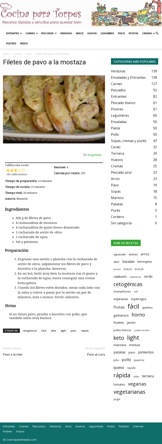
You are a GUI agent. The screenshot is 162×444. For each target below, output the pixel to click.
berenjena (145, 261)
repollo (131, 368)
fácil (44, 330)
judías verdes (141, 330)
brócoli (139, 269)
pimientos (146, 352)
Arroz (80, 33)
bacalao (128, 261)
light (63, 330)
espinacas (120, 299)
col (136, 291)
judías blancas (122, 330)
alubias (133, 254)
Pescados (47, 33)
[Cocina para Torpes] (81, 14)
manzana (119, 345)
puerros (139, 360)
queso (118, 367)
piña (116, 360)
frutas (119, 307)
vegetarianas (129, 391)
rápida (85, 330)
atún (116, 262)
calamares (135, 276)
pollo (126, 359)
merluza (134, 345)
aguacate (119, 254)
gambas (147, 307)
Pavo (29, 54)
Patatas (133, 33)
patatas (119, 352)
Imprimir (95, 154)
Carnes (30, 33)
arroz (145, 254)
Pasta (121, 33)
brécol (128, 269)
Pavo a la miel (12, 354)
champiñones (122, 291)
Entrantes (12, 33)
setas (136, 376)
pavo (73, 330)
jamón (131, 323)
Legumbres (107, 33)
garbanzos (121, 315)
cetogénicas (30, 330)
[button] (157, 33)
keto (53, 330)
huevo (118, 322)
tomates (119, 384)
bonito (117, 269)
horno (138, 314)
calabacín (120, 276)
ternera (148, 376)
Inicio (6, 54)
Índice (24, 43)
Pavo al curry (96, 354)
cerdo (148, 276)
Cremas (147, 33)
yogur (116, 399)
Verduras (66, 33)
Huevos (92, 33)
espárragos (138, 299)
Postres (11, 43)
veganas (137, 383)
